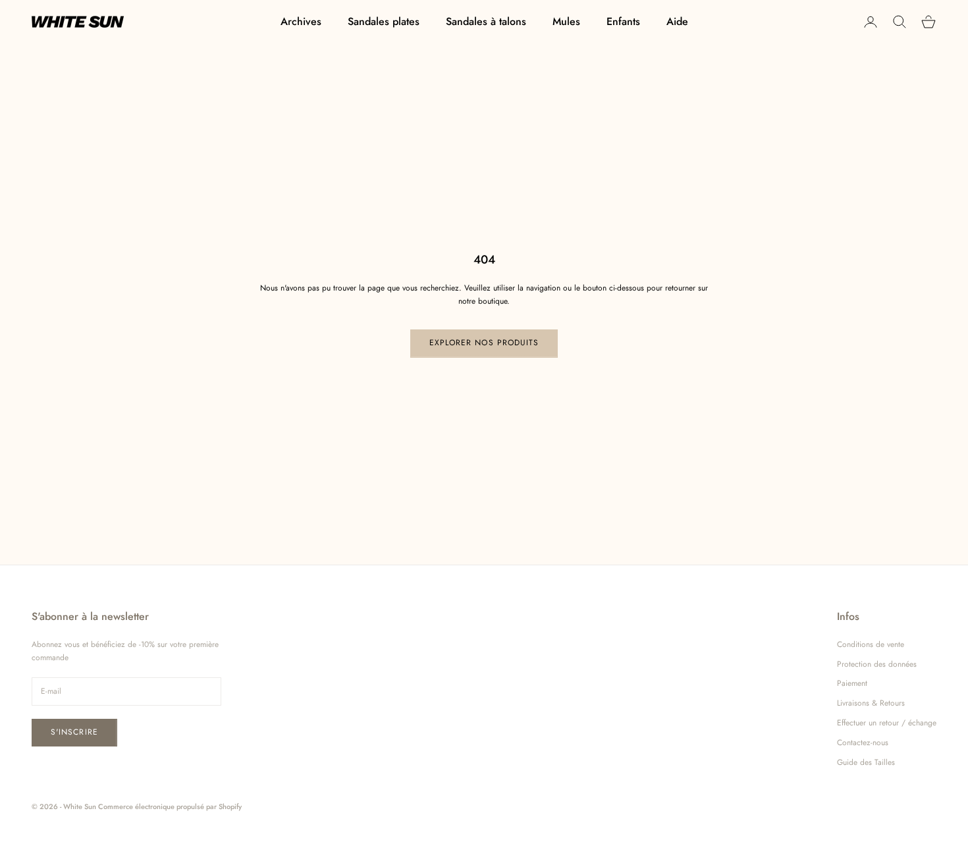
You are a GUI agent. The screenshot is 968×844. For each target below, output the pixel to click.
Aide (677, 21)
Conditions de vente (870, 644)
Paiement (852, 683)
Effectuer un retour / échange (886, 723)
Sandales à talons (486, 21)
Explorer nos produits (484, 343)
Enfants (623, 21)
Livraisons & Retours (871, 703)
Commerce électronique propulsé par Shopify (170, 806)
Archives (301, 21)
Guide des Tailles (866, 762)
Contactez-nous (862, 742)
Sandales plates (383, 21)
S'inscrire (74, 732)
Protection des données (877, 664)
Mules (566, 21)
